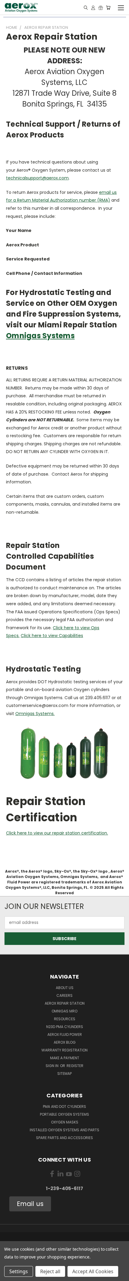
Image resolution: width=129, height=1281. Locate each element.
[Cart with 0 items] (108, 7)
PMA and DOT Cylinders (64, 1106)
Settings (18, 1271)
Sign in (52, 1065)
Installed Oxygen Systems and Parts (64, 1129)
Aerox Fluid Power (64, 1034)
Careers (64, 995)
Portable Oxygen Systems (64, 1114)
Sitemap (64, 1073)
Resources (64, 1018)
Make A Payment (64, 1057)
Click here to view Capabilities (52, 636)
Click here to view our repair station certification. (57, 833)
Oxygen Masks (64, 1122)
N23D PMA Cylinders (64, 1026)
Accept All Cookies (92, 1271)
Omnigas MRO (64, 1011)
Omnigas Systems (40, 336)
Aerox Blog (65, 1042)
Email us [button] (30, 1203)
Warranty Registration (64, 1050)
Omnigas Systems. (35, 714)
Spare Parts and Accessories (64, 1137)
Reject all (50, 1271)
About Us (65, 987)
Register (75, 1065)
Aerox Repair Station (65, 1003)
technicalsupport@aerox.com (37, 178)
